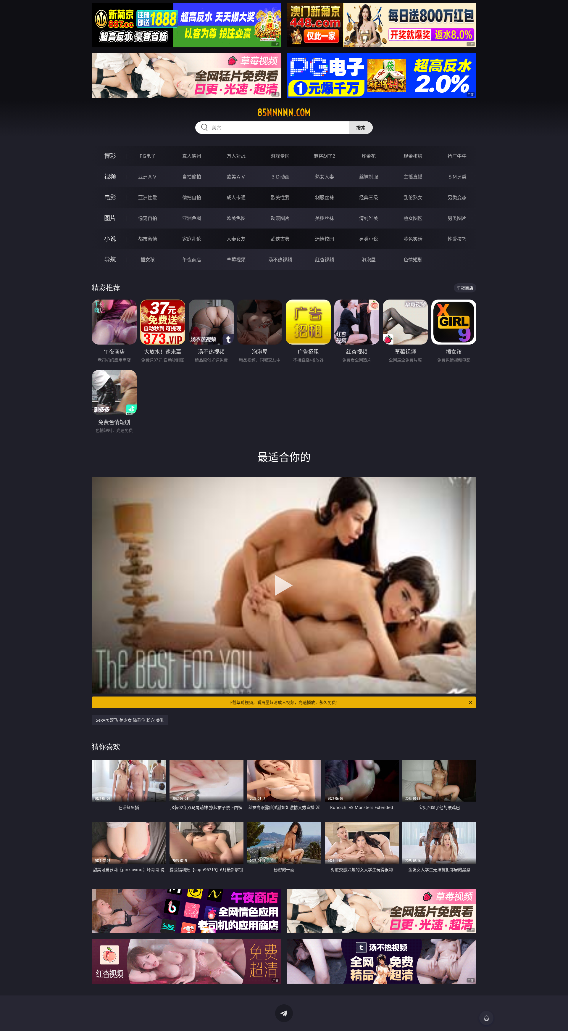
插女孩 (148, 259)
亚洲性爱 (147, 197)
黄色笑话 (413, 239)
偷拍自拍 (191, 197)
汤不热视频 (280, 259)
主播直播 (413, 176)
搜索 (361, 127)
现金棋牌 (413, 156)
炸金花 (369, 156)
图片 (110, 218)
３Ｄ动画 (280, 176)
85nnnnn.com (284, 112)
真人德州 (191, 156)
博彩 (110, 156)
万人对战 (236, 156)
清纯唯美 (368, 218)
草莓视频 (236, 259)
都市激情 (147, 239)
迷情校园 (324, 239)
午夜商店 (191, 259)
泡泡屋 (369, 259)
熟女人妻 (324, 176)
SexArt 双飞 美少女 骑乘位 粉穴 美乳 (130, 720)
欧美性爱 (280, 197)
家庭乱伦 (191, 239)
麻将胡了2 (324, 156)
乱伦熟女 (413, 197)
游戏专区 (280, 156)
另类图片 (457, 218)
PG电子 (148, 156)
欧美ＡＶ (236, 176)
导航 (110, 259)
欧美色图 (236, 218)
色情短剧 (413, 259)
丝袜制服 (368, 176)
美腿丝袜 (324, 218)
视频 (110, 177)
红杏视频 (324, 259)
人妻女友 (236, 239)
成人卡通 (236, 197)
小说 (110, 239)
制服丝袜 (324, 197)
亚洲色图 (191, 218)
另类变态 (457, 197)
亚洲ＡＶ (147, 176)
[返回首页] (486, 1018)
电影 (110, 197)
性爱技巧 (457, 239)
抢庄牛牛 (457, 156)
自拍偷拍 (191, 176)
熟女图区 (413, 218)
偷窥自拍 (147, 218)
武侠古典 (280, 239)
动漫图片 (280, 218)
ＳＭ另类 (457, 176)
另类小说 (368, 239)
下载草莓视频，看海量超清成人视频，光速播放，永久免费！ (284, 702)
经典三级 (368, 197)
